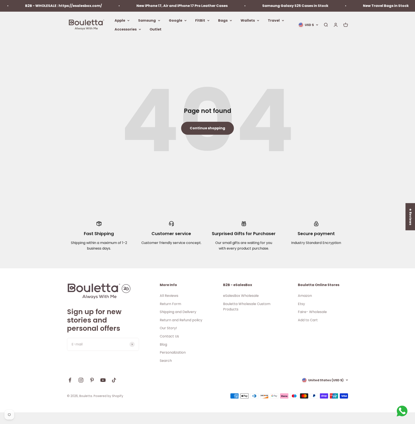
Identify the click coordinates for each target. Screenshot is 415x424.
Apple (120, 20)
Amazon (305, 295)
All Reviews (169, 295)
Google (175, 20)
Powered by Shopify (108, 396)
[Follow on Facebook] (70, 380)
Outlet (155, 29)
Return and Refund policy (181, 320)
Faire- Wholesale (312, 311)
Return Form (170, 303)
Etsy (301, 303)
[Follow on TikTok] (114, 380)
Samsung (147, 20)
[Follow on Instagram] (81, 380)
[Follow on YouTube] (103, 380)
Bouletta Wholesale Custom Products (246, 306)
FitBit (200, 20)
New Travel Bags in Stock (378, 5)
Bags (223, 20)
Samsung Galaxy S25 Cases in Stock (287, 5)
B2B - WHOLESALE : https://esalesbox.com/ (55, 5)
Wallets (248, 20)
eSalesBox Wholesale (241, 295)
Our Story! (168, 328)
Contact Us (169, 336)
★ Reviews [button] (410, 216)
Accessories (126, 29)
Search (166, 360)
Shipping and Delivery (178, 311)
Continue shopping (207, 128)
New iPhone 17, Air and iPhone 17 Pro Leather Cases (174, 5)
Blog (163, 344)
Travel (274, 20)
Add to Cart (308, 320)
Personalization (173, 352)
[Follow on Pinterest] (92, 380)
